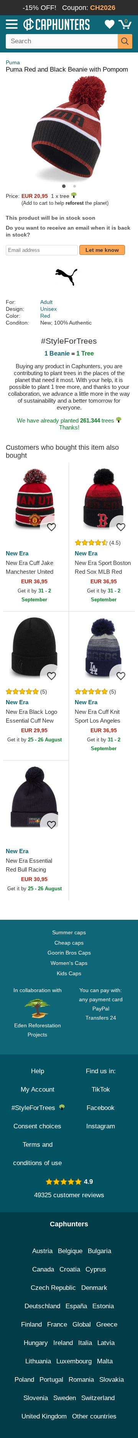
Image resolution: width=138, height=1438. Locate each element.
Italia (85, 1343)
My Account (37, 1089)
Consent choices (37, 1126)
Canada (43, 1269)
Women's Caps (69, 963)
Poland (24, 1379)
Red (45, 316)
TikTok (101, 1089)
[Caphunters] (40, 23)
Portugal (51, 1379)
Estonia (103, 1306)
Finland (31, 1324)
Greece (106, 1324)
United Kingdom (44, 1416)
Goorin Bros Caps (69, 953)
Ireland (63, 1343)
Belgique (70, 1251)
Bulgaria (99, 1251)
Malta (105, 1361)
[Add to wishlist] (51, 526)
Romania (81, 1379)
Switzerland (98, 1398)
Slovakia (111, 1379)
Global (81, 1324)
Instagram (100, 1126)
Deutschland (42, 1306)
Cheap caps (69, 943)
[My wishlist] (110, 24)
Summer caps (69, 932)
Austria (42, 1251)
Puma (13, 62)
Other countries (94, 1416)
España (76, 1306)
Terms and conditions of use (37, 1154)
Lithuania (38, 1361)
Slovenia (35, 1398)
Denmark (94, 1287)
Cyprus (95, 1269)
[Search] (125, 41)
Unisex (48, 309)
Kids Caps (69, 973)
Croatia (69, 1269)
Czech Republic (53, 1287)
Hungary (36, 1343)
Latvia (106, 1343)
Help (37, 1071)
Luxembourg (74, 1361)
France (57, 1324)
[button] (64, 186)
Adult (46, 302)
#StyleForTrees (35, 1108)
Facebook (101, 1108)
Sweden (64, 1398)
